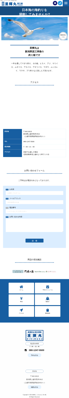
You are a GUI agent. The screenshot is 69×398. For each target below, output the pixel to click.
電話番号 (11, 207)
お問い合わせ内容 (14, 217)
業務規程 (47, 313)
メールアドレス (13, 198)
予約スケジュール (48, 290)
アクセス (21, 313)
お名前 (10, 189)
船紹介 (48, 301)
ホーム (21, 290)
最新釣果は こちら (63, 35)
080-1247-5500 (35, 350)
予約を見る (34, 355)
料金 (21, 301)
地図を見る (34, 387)
